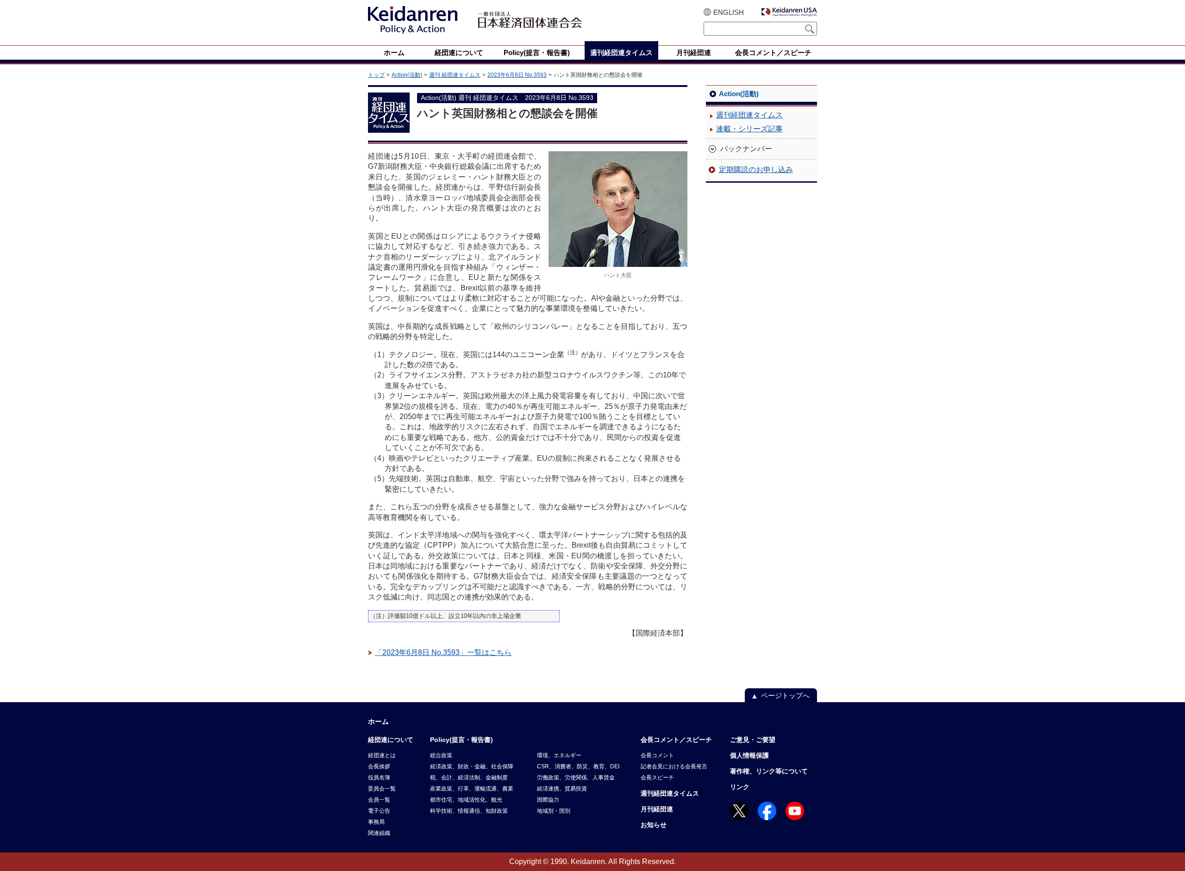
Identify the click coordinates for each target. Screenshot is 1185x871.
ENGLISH (728, 12)
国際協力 (548, 800)
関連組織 (379, 833)
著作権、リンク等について (769, 771)
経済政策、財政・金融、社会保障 (471, 766)
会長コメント (657, 755)
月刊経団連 (657, 809)
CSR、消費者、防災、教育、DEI (578, 766)
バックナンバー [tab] (746, 149)
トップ (376, 75)
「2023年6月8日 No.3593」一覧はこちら (443, 652)
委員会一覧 (382, 788)
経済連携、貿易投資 (562, 788)
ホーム (378, 721)
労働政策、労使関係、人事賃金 (576, 777)
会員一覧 (379, 800)
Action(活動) (407, 75)
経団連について (390, 739)
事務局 (376, 822)
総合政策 (441, 755)
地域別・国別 (553, 811)
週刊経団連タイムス (749, 115)
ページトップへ (785, 695)
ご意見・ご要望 (752, 739)
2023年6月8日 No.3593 (517, 75)
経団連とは (382, 755)
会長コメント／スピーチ (676, 739)
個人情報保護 (749, 755)
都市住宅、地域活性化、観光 (466, 800)
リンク (739, 787)
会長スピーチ (657, 777)
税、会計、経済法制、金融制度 (469, 777)
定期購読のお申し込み (756, 169)
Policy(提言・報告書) (461, 739)
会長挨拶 (379, 766)
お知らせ (654, 824)
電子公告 (379, 811)
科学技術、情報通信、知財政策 (469, 811)
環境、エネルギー (559, 755)
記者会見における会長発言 (674, 766)
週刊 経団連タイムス (454, 75)
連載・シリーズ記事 (749, 129)
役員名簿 (379, 777)
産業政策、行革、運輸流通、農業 (471, 788)
